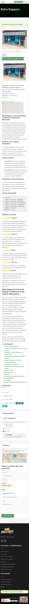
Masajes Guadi (8, 370)
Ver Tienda (7, 428)
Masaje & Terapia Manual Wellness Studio (16, 382)
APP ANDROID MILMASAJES (7, 566)
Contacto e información (6, 579)
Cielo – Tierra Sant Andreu (12, 346)
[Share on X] (19, 403)
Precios (2, 587)
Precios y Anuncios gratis (7, 556)
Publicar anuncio (4, 551)
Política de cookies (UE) (6, 569)
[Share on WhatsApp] (3, 406)
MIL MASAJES (11, 418)
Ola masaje (8, 380)
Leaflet (12, 462)
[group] (14, 24)
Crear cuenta (4, 554)
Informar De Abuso (8, 399)
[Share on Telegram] (6, 406)
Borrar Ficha (3, 561)
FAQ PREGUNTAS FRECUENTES (8, 564)
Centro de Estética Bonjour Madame (14, 376)
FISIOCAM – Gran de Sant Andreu (13, 352)
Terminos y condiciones (6, 584)
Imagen (3, 489)
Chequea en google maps (8, 101)
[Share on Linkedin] (22, 403)
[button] (15, 455)
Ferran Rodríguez (9, 372)
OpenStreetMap (19, 462)
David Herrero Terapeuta (11, 364)
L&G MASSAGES (9, 378)
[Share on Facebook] (16, 403)
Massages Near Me (7, 307)
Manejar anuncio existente (7, 559)
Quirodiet (7, 374)
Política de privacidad (5, 582)
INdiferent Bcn (8, 354)
